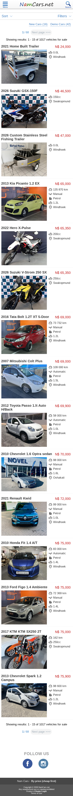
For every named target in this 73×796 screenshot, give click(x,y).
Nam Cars (23, 781)
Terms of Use (36, 793)
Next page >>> (41, 32)
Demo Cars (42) (60, 24)
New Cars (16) (38, 24)
